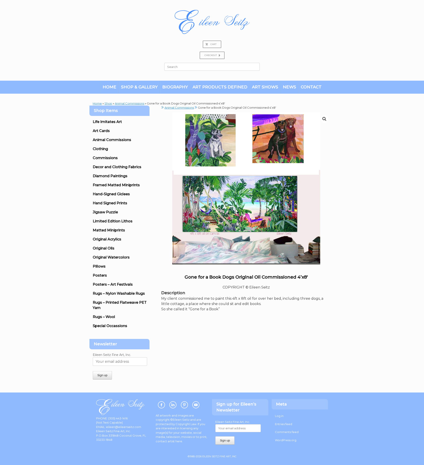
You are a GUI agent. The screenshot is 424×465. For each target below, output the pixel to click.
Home (109, 86)
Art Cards (101, 131)
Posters (100, 275)
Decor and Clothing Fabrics (117, 167)
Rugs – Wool (104, 317)
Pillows (99, 266)
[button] (324, 119)
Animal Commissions (129, 103)
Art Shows (265, 86)
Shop (108, 103)
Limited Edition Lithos (112, 221)
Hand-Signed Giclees (111, 194)
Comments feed (287, 432)
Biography (175, 86)
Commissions (105, 158)
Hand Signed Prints (110, 203)
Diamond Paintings (110, 176)
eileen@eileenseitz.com (123, 427)
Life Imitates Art (107, 122)
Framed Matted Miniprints (116, 185)
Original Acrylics (107, 239)
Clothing (100, 149)
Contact (311, 86)
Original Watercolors (111, 257)
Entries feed (283, 424)
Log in (279, 416)
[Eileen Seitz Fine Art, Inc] (212, 22)
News (289, 86)
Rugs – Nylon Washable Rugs (119, 293)
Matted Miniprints (109, 230)
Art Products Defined (220, 86)
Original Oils (103, 248)
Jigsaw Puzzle (105, 212)
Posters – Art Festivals (113, 284)
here (178, 441)
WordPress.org (285, 440)
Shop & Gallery (139, 86)
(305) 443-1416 (118, 418)
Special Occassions (110, 326)
